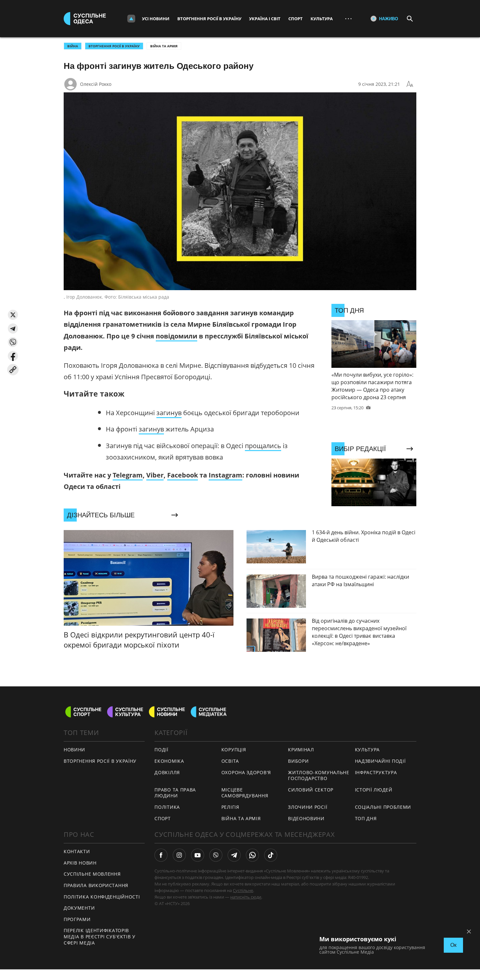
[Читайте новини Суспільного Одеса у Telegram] (234, 855)
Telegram (128, 475)
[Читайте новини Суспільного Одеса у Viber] (215, 855)
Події (161, 749)
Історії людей (373, 790)
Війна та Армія (164, 46)
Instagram (225, 475)
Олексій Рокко (95, 84)
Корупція (233, 749)
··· (348, 18)
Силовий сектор (310, 790)
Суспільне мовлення (92, 874)
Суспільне (243, 890)
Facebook (182, 475)
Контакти (77, 851)
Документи (79, 908)
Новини (74, 749)
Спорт (295, 19)
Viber (155, 475)
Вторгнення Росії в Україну (209, 19)
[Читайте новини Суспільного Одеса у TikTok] (270, 855)
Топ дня (366, 818)
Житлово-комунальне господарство (318, 775)
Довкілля (167, 772)
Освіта (230, 761)
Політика (167, 807)
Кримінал (301, 749)
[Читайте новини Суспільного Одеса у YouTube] (197, 855)
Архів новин (80, 863)
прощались (263, 445)
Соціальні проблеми (383, 807)
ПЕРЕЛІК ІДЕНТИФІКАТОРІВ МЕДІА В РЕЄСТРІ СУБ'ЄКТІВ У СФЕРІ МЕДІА (100, 936)
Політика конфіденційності (102, 897)
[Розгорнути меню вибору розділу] (131, 19)
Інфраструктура (376, 772)
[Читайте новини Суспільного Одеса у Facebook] (161, 855)
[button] (13, 315)
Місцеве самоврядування (244, 793)
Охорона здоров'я (246, 772)
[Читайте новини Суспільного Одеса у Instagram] (179, 855)
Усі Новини (155, 19)
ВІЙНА (72, 46)
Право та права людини (175, 793)
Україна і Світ (264, 19)
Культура (322, 19)
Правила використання (96, 885)
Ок (453, 945)
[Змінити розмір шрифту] (410, 84)
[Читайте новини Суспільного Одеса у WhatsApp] (252, 855)
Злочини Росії (307, 807)
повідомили (176, 336)
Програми (77, 919)
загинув (169, 412)
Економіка (169, 761)
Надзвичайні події (380, 761)
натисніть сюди (245, 897)
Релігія (230, 807)
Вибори (298, 761)
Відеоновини (306, 818)
